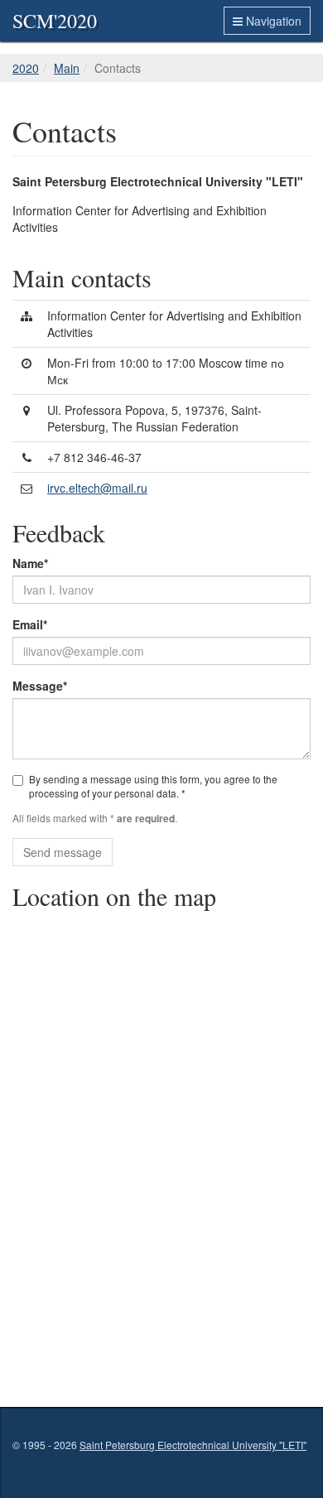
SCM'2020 (54, 20)
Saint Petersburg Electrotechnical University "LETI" (193, 1445)
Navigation (272, 20)
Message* (39, 685)
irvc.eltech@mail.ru (97, 487)
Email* (29, 624)
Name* (30, 563)
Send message (62, 852)
